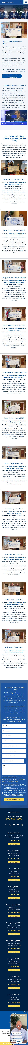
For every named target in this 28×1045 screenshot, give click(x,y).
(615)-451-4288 (14, 895)
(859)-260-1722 (14, 967)
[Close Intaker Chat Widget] (26, 1012)
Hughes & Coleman (16, 693)
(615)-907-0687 (15, 913)
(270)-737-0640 (15, 949)
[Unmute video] (18, 1026)
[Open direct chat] (24, 1012)
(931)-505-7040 (15, 877)
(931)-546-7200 (15, 859)
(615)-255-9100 (15, 841)
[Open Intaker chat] (12, 1044)
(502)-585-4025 (15, 985)
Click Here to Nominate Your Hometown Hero (11, 76)
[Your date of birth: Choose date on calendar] (25, 761)
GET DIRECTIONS (14, 844)
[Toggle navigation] (26, 2)
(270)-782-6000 (15, 931)
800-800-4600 (21, 2)
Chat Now (8, 1043)
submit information (13, 799)
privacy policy (13, 781)
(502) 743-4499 (15, 1003)
